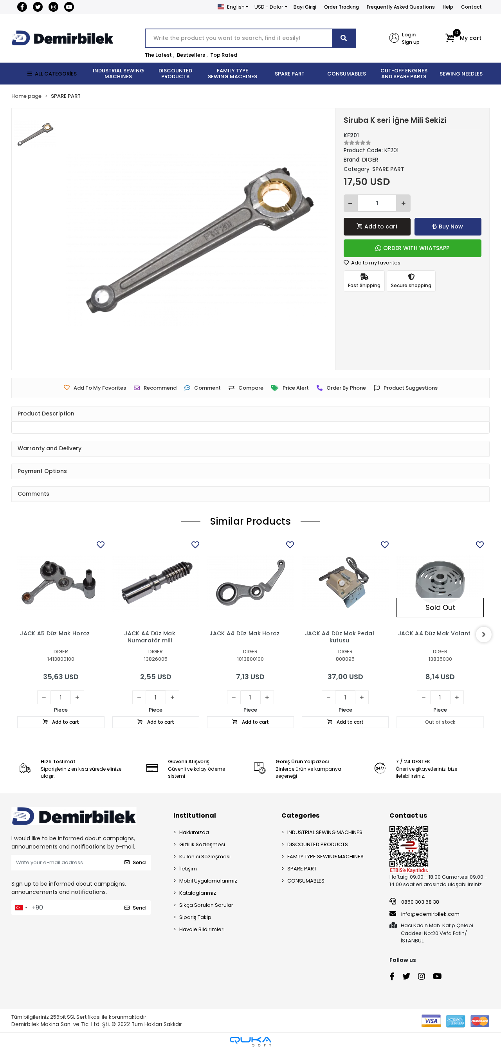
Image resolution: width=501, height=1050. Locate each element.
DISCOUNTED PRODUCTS (317, 844)
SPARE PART (302, 868)
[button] (463, 38)
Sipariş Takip (195, 917)
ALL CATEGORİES (56, 73)
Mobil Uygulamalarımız (208, 881)
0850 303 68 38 (419, 902)
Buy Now (451, 226)
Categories (300, 815)
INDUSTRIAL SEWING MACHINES (324, 832)
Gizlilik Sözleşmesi (202, 844)
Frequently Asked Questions (401, 7)
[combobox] (21, 908)
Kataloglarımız (197, 893)
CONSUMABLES (305, 881)
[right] (484, 634)
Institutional (194, 815)
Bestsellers (191, 55)
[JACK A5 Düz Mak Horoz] (60, 582)
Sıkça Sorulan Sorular (206, 905)
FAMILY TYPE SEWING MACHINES (325, 856)
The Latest (158, 55)
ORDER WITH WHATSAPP (416, 248)
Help (448, 7)
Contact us (408, 815)
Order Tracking (341, 7)
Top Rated (223, 55)
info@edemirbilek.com (430, 914)
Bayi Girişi (305, 7)
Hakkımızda (194, 832)
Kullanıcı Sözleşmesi (205, 856)
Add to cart (381, 226)
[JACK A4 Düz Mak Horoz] (250, 582)
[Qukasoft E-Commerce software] (250, 1041)
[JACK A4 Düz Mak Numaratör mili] (155, 582)
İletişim (188, 868)
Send (139, 862)
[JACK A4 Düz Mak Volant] (439, 582)
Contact (471, 7)
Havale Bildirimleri (202, 929)
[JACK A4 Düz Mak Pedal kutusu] (345, 582)
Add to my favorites (375, 262)
